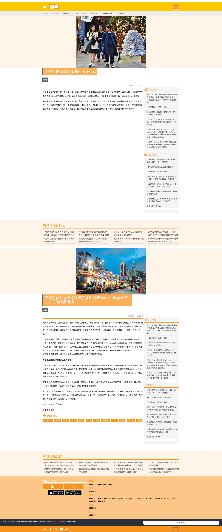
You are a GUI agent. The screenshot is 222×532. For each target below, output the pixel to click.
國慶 (122, 420)
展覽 (81, 420)
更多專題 (101, 501)
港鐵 (97, 420)
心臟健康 (140, 498)
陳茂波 (106, 420)
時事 (76, 13)
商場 (89, 420)
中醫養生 (121, 498)
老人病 (174, 498)
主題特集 (67, 13)
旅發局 (131, 420)
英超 (114, 420)
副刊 (84, 13)
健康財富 (93, 13)
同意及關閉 (181, 522)
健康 (46, 13)
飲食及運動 (102, 498)
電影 (73, 420)
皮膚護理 (93, 501)
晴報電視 (55, 13)
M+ (139, 420)
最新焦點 (93, 484)
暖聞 (110, 484)
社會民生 (48, 420)
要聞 (100, 484)
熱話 (105, 484)
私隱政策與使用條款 (59, 521)
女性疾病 (167, 498)
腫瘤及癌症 (130, 498)
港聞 (45, 79)
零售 (66, 420)
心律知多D (121, 13)
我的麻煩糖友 (107, 13)
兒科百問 (158, 498)
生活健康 (112, 498)
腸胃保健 (149, 498)
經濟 (58, 420)
